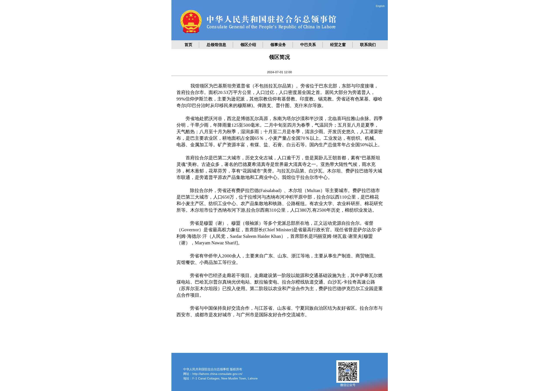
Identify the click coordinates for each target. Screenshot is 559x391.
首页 (188, 44)
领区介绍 (248, 44)
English (380, 6)
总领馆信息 (216, 44)
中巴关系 (308, 44)
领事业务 (278, 44)
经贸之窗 (338, 44)
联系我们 (368, 44)
